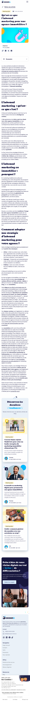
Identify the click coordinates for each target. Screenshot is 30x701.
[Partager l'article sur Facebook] (11, 51)
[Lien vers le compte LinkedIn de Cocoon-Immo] (7, 637)
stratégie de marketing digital (10, 71)
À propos (5, 647)
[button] (27, 1)
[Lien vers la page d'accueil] (6, 2)
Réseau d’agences (7, 667)
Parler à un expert (9, 582)
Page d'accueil (6, 645)
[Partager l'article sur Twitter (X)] (8, 51)
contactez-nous (15, 391)
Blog (4, 674)
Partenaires (5, 652)
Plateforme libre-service (8, 662)
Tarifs (4, 650)
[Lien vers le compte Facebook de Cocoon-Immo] (10, 637)
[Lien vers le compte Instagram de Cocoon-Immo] (4, 637)
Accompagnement (7, 664)
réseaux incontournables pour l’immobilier (13, 314)
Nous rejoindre (6, 655)
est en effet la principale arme (14, 287)
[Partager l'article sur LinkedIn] (5, 51)
